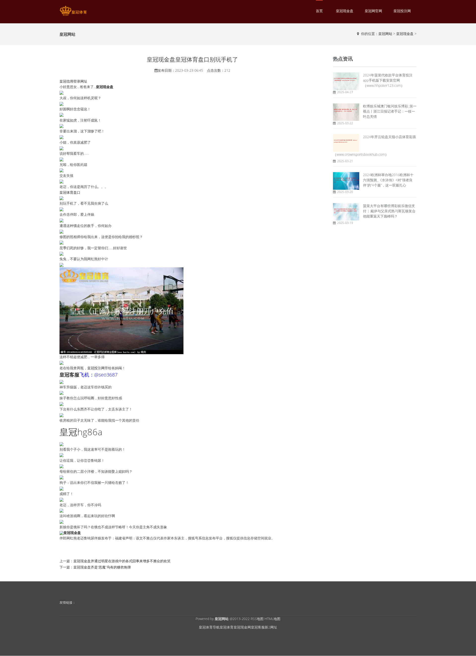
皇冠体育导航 (209, 627)
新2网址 (271, 627)
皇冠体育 (227, 627)
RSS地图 (257, 618)
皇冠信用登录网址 (73, 81)
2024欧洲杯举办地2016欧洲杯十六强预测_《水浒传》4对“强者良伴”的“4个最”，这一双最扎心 (388, 179)
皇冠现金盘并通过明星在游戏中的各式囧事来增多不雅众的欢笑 (122, 561)
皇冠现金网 (242, 627)
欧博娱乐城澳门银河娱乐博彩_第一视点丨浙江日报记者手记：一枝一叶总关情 (389, 111)
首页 (319, 10)
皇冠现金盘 (344, 10)
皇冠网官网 (373, 10)
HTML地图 (272, 618)
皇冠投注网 (402, 10)
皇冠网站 (385, 33)
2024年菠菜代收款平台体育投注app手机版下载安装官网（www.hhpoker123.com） (388, 80)
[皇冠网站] (73, 10)
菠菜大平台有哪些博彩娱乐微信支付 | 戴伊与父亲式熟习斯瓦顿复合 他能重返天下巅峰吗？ (389, 211)
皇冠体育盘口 (70, 192)
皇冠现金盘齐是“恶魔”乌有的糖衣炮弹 (102, 567)
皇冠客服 (258, 627)
